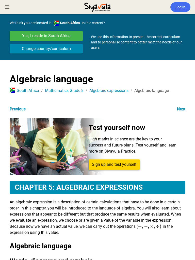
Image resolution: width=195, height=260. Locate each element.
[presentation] (149, 226)
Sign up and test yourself (114, 164)
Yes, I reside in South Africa (46, 35)
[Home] (97, 7)
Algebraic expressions (108, 90)
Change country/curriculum (46, 48)
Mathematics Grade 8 (64, 90)
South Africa (28, 90)
